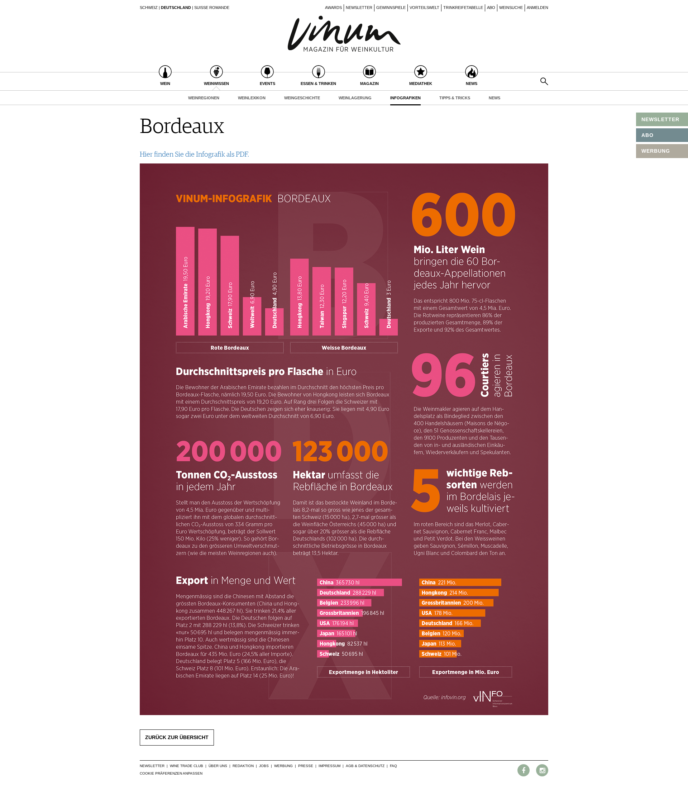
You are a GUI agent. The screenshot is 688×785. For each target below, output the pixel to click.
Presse (305, 766)
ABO (647, 135)
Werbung (283, 766)
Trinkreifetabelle (463, 7)
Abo (491, 7)
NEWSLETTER (660, 119)
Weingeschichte (302, 98)
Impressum (329, 766)
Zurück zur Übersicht (177, 737)
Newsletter (359, 7)
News (494, 98)
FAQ (393, 766)
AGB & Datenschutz (365, 766)
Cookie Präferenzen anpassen (171, 773)
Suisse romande (211, 7)
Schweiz (149, 7)
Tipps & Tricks (454, 98)
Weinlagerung (355, 98)
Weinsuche (511, 7)
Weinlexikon (252, 98)
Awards (333, 7)
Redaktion (243, 766)
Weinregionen (203, 98)
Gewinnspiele (391, 7)
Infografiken (405, 98)
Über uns (218, 766)
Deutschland (176, 7)
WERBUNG (655, 151)
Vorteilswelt (424, 7)
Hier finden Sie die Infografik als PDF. (194, 154)
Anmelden (537, 7)
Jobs (264, 766)
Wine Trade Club (186, 766)
